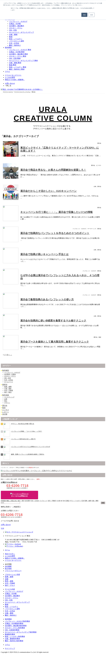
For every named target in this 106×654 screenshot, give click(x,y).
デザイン (7, 402)
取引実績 (8, 568)
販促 (4, 408)
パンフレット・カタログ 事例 (20, 50)
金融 (6, 579)
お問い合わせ (10, 83)
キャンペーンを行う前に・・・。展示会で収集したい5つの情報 (56, 212)
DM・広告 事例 (14, 58)
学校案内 (3, 500)
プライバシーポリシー (13, 571)
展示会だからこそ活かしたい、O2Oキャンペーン (48, 191)
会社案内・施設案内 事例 (18, 54)
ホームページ (8, 382)
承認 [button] (84, 15)
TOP (2, 528)
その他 (58, 500)
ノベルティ (77, 500)
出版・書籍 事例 (15, 63)
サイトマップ (10, 648)
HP (61, 500)
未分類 (4, 414)
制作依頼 (5, 395)
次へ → (9, 355)
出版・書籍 (13, 34)
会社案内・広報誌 (10, 374)
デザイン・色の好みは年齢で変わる (22, 423)
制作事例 (8, 47)
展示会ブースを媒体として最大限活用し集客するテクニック (54, 341)
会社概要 (8, 566)
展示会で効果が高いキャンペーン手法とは (44, 254)
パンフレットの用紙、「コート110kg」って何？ (26, 431)
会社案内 (27, 500)
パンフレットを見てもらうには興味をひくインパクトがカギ (30, 446)
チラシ (72, 500)
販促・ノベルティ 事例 (17, 67)
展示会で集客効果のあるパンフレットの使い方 (47, 299)
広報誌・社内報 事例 (16, 52)
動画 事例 (12, 65)
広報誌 (67, 500)
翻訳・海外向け (15, 45)
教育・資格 (9, 581)
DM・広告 (13, 30)
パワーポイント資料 (16, 41)
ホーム (7, 550)
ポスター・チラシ (15, 28)
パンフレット (43, 500)
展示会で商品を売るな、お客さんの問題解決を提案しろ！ (53, 169)
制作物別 (5, 370)
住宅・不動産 (8, 390)
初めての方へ (10, 554)
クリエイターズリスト (13, 75)
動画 (10, 37)
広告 (82, 500)
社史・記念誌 (14, 43)
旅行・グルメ (10, 585)
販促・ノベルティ (15, 39)
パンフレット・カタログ (18, 21)
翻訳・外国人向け (12, 500)
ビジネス (5, 410)
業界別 (4, 384)
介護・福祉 (7, 388)
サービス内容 (10, 589)
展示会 (4, 405)
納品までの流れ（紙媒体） (15, 79)
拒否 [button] (91, 15)
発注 (5, 401)
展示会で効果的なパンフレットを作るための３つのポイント (54, 233)
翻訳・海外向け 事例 (16, 69)
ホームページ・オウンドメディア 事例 (23, 60)
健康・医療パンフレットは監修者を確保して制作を (27, 454)
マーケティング (9, 397)
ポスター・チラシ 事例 (17, 56)
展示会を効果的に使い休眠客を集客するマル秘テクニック (53, 320)
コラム (7, 71)
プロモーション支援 (12, 574)
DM (64, 500)
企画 (5, 399)
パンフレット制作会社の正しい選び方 (23, 439)
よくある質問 (10, 77)
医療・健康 (7, 386)
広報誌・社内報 (15, 24)
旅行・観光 (7, 392)
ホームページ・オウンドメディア (21, 32)
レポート (5, 412)
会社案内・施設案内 (16, 26)
